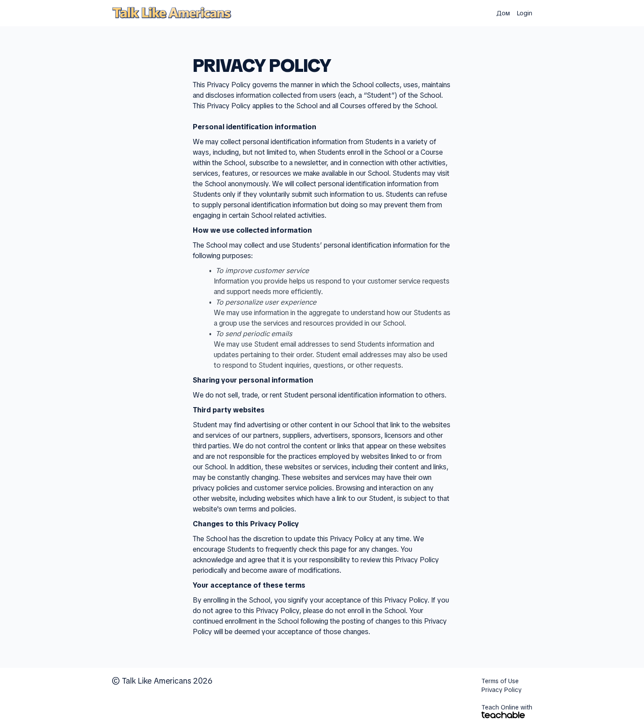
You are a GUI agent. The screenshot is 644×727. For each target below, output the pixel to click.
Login (524, 13)
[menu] (510, 13)
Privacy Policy (501, 690)
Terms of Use (500, 681)
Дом (503, 13)
